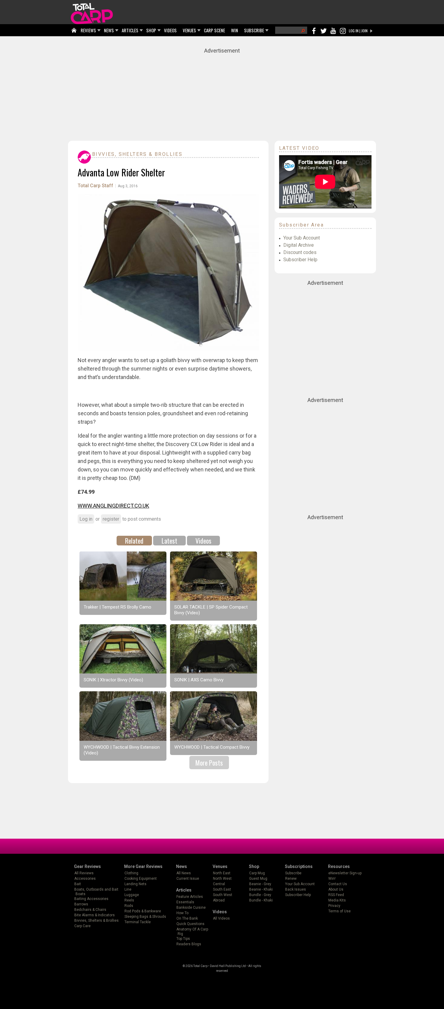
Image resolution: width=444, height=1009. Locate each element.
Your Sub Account (301, 238)
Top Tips (183, 939)
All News (183, 873)
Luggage (131, 895)
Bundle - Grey (260, 895)
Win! (332, 878)
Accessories (85, 878)
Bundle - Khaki (261, 900)
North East (221, 873)
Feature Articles (189, 897)
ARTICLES (130, 30)
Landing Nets (135, 884)
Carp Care (82, 926)
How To (182, 913)
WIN (234, 30)
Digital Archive (298, 245)
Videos (203, 540)
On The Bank (187, 918)
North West (222, 878)
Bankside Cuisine (191, 907)
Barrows (81, 904)
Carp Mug (257, 873)
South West (222, 895)
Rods (128, 906)
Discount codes (300, 252)
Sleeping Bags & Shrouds (145, 916)
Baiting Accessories (91, 899)
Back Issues (295, 889)
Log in (85, 519)
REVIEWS (88, 30)
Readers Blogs (188, 944)
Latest (169, 540)
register (111, 519)
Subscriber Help (300, 259)
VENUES (189, 30)
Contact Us (337, 884)
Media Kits (337, 900)
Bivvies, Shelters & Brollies (137, 154)
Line (127, 889)
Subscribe (293, 873)
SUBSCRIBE (254, 30)
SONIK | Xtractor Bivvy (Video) (113, 680)
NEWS (109, 30)
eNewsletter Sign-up (345, 873)
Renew (291, 878)
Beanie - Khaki (261, 889)
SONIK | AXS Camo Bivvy (199, 680)
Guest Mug (258, 878)
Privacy (334, 906)
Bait (77, 884)
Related (134, 540)
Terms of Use (339, 911)
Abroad (219, 900)
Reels (129, 900)
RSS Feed (336, 895)
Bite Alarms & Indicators (94, 915)
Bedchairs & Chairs (90, 910)
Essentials (185, 902)
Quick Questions (190, 924)
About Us (335, 889)
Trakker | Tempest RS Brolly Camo (117, 607)
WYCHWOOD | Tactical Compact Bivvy (211, 747)
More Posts (209, 762)
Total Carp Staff (95, 185)
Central (219, 884)
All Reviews (84, 873)
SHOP (151, 30)
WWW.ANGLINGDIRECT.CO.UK (113, 506)
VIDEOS (170, 30)
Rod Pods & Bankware (142, 911)
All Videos (221, 918)
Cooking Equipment (140, 878)
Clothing (131, 873)
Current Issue (187, 878)
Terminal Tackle (137, 922)
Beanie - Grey (260, 884)
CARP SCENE (214, 30)
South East (222, 889)
